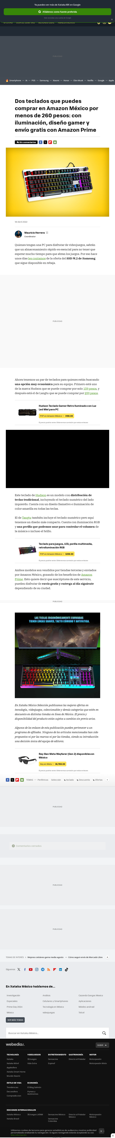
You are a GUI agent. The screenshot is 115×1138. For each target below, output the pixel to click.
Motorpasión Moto (98, 1063)
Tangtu (26, 517)
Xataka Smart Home (16, 1071)
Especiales (12, 1001)
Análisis (46, 995)
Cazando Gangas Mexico (91, 995)
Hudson (40, 495)
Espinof (51, 1063)
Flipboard (50, 142)
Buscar (104, 1033)
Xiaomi (56, 80)
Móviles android (86, 1006)
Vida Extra (32, 1063)
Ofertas (99, 779)
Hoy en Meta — (52, 763)
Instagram (36, 969)
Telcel (81, 1012)
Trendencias (12, 1087)
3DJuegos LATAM (35, 1114)
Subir (100, 1045)
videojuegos (49, 1012)
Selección (56, 779)
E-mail (55, 142)
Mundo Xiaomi (13, 1075)
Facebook (40, 142)
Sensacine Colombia (53, 1119)
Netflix (90, 80)
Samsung (44, 80)
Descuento (84, 779)
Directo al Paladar (77, 1059)
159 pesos (90, 388)
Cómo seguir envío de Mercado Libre (85, 957)
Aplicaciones (85, 1001)
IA (26, 80)
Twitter (45, 142)
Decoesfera (12, 1091)
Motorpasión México (95, 1115)
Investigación (13, 995)
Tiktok (66, 969)
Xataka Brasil (13, 1118)
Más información (19, 1134)
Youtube (30, 969)
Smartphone (15, 80)
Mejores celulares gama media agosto (46, 957)
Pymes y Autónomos (32, 1092)
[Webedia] (15, 1044)
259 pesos (91, 393)
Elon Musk (78, 80)
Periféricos (43, 779)
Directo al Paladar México (77, 1115)
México (10, 1012)
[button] (36, 232)
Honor (66, 80)
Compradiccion (14, 1095)
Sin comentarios (27, 142)
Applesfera (12, 1067)
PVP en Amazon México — (56, 415)
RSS (48, 969)
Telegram (42, 969)
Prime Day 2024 (14, 1006)
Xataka (10, 1059)
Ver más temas (15, 1019)
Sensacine (53, 1059)
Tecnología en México (53, 1006)
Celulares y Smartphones (55, 1001)
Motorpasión (95, 1059)
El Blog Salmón (34, 1087)
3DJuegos (32, 1059)
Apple (111, 80)
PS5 (33, 80)
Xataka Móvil (13, 1063)
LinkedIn (60, 969)
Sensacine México (56, 1114)
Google (101, 80)
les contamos (37, 258)
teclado (70, 779)
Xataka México (14, 1114)
